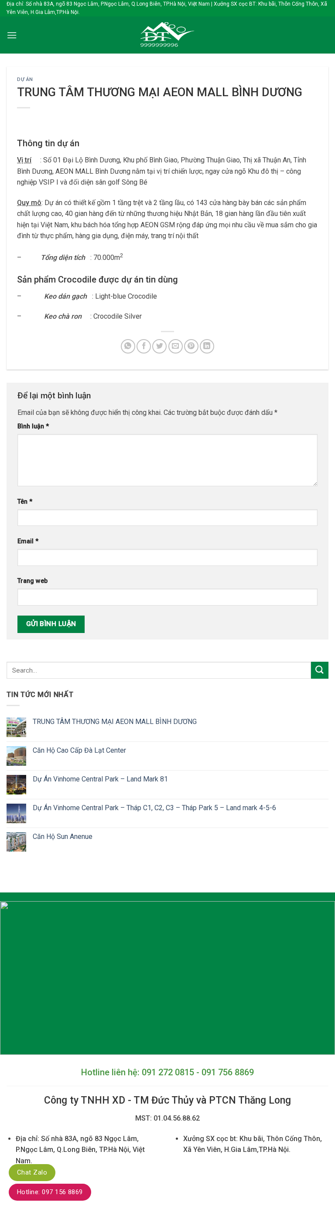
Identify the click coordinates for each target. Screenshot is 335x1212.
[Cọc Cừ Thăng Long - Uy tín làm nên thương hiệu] (167, 35)
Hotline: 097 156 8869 (50, 1192)
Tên (24, 501)
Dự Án (25, 79)
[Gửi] (319, 670)
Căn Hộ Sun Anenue (62, 836)
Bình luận (33, 426)
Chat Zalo (32, 1172)
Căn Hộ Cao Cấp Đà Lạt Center (79, 750)
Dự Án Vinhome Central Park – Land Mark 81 (100, 779)
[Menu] (12, 35)
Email (27, 541)
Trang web (32, 581)
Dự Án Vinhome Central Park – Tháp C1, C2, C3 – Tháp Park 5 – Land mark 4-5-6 (154, 808)
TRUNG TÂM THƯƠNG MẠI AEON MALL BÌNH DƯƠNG (115, 721)
